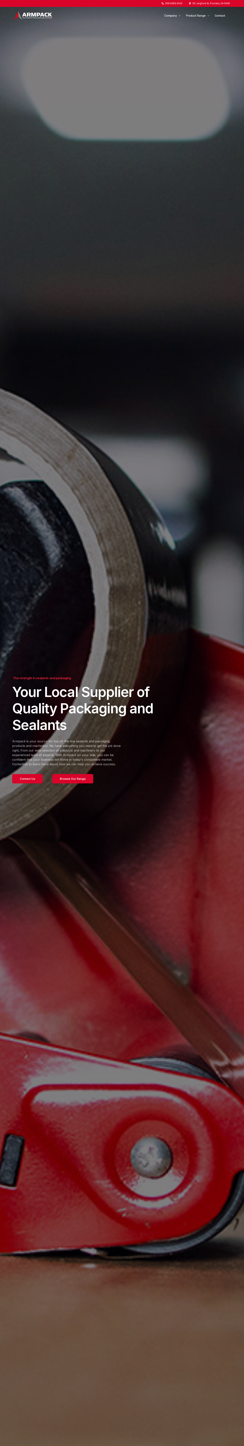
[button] (27, 778)
